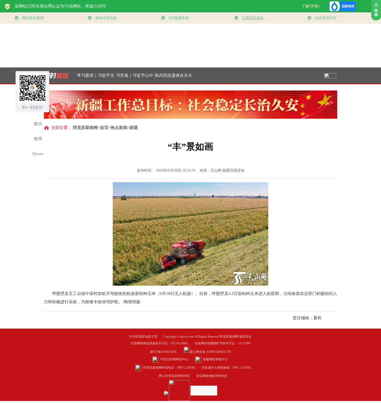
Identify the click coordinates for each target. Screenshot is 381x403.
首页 (104, 127)
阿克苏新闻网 (85, 127)
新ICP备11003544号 (166, 352)
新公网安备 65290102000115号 (210, 352)
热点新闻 (119, 127)
